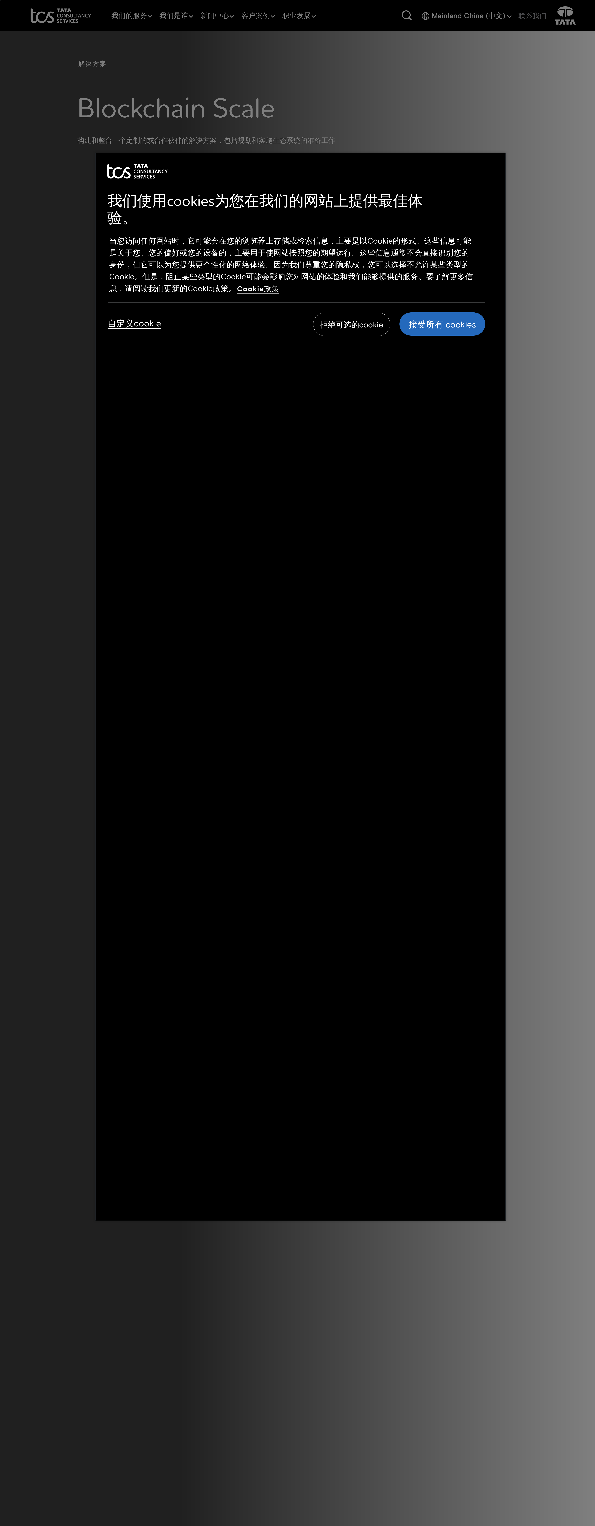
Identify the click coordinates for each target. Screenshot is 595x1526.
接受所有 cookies (442, 324)
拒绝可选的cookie (351, 324)
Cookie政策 (258, 288)
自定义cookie (134, 322)
